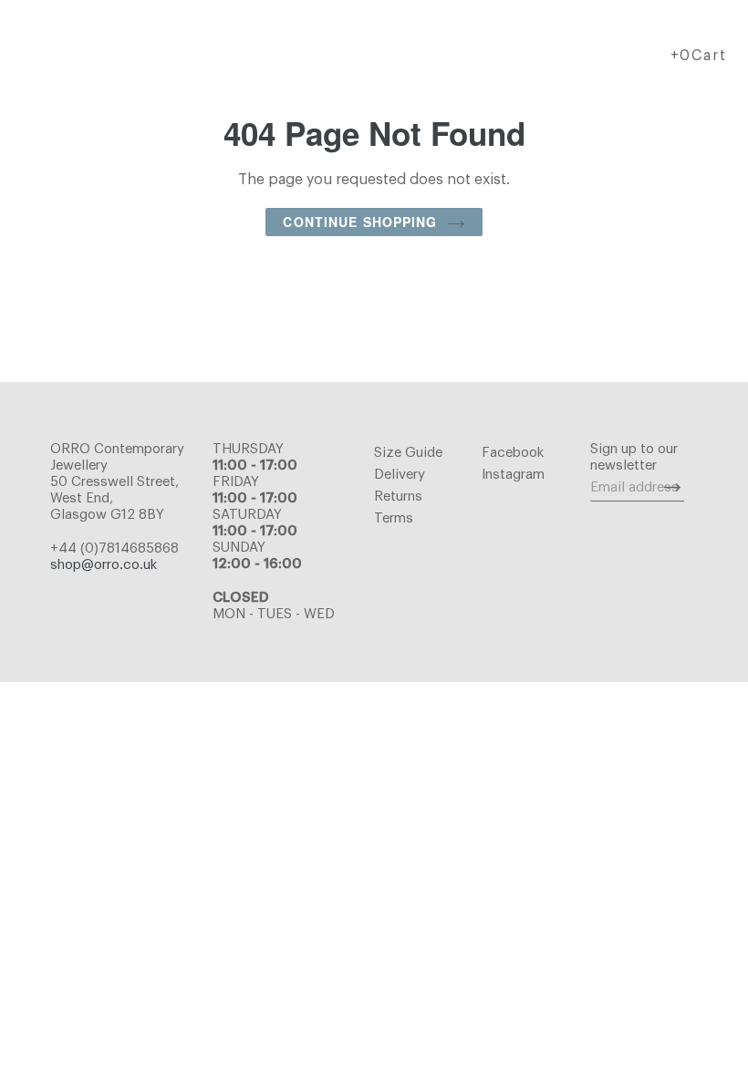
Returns (398, 496)
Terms (393, 518)
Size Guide (408, 453)
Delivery (399, 474)
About (396, 48)
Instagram (513, 474)
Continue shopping (360, 221)
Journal (500, 48)
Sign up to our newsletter (634, 457)
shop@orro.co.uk (103, 565)
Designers (296, 48)
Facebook (513, 453)
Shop (186, 48)
